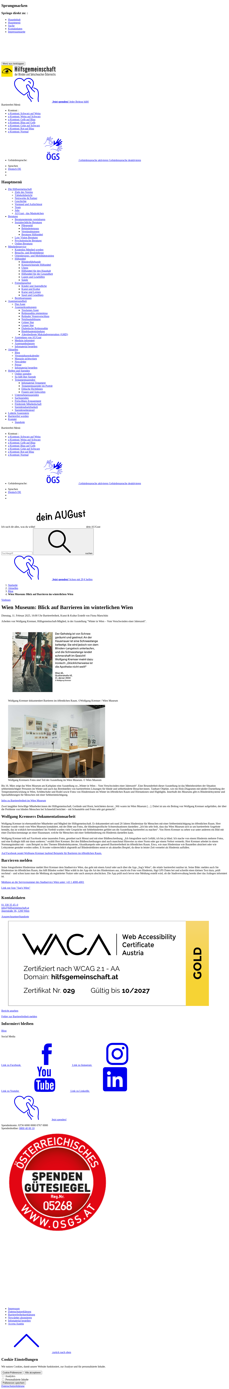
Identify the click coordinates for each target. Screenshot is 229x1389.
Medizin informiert (25, 340)
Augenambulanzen (25, 343)
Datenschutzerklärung (19, 1311)
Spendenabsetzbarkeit (26, 407)
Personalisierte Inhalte (16, 1379)
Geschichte (20, 201)
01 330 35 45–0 (9, 904)
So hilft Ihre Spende (25, 376)
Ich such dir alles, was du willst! (50, 526)
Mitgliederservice (17, 246)
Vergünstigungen (30, 231)
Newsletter (20, 361)
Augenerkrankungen (26, 307)
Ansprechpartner (10, 916)
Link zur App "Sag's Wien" (15, 887)
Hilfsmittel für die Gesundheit (37, 273)
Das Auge (20, 304)
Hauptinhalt (14, 19)
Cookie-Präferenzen (12, 1372)
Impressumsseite (16, 31)
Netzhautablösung (31, 319)
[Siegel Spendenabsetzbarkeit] (57, 1302)
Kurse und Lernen (31, 292)
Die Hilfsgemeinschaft (20, 189)
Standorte (20, 422)
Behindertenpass (30, 228)
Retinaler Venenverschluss (35, 316)
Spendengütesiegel (25, 410)
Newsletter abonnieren (20, 1317)
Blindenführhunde (31, 261)
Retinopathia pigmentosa (34, 313)
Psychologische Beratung (28, 240)
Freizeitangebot (23, 282)
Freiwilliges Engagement (28, 401)
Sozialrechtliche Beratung (28, 222)
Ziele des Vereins (24, 192)
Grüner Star (27, 322)
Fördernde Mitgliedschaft (28, 404)
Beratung (13, 216)
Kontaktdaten (15, 28)
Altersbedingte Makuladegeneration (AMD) (44, 334)
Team (18, 207)
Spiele (24, 279)
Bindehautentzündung (33, 331)
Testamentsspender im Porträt (36, 385)
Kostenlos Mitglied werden (29, 249)
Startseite (13, 585)
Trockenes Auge (30, 310)
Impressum (14, 1308)
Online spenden (23, 373)
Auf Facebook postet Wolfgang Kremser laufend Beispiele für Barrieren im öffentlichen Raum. (51, 853)
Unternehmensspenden (27, 394)
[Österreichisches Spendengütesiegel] (57, 1231)
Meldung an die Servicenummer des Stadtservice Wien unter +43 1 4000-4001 (42, 882)
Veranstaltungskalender (27, 355)
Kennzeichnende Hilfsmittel (36, 264)
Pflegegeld (27, 225)
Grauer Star (27, 325)
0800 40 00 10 (27, 1128)
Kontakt (12, 419)
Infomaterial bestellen (26, 346)
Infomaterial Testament (33, 382)
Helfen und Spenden (19, 370)
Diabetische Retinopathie (34, 328)
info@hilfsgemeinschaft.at (15, 907)
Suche (11, 25)
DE (14, 168)
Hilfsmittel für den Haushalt (36, 270)
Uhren (24, 267)
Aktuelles (13, 349)
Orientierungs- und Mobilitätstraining (34, 255)
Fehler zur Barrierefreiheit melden (19, 1016)
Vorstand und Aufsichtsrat (28, 204)
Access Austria (16, 1323)
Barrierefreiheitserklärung (21, 1314)
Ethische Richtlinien (32, 388)
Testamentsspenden (25, 379)
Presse (18, 364)
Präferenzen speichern (13, 1383)
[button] (84, 160)
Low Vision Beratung (26, 237)
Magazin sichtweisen (26, 358)
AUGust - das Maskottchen (29, 213)
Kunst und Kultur (30, 289)
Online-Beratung (24, 243)
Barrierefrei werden (18, 416)
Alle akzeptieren (33, 1372)
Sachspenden (22, 398)
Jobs (17, 210)
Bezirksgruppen (23, 298)
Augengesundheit (17, 301)
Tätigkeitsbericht (23, 195)
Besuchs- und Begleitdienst (29, 252)
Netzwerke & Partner (26, 198)
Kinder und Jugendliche (34, 286)
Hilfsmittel (20, 258)
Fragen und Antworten (33, 391)
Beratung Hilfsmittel (32, 234)
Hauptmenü (14, 22)
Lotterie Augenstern (18, 413)
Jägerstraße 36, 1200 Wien (15, 910)
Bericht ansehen (9, 1010)
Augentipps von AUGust (28, 337)
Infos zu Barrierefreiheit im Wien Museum (23, 800)
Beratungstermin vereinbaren (30, 219)
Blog (17, 352)
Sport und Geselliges (32, 295)
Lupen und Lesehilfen (33, 276)
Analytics (10, 1376)
